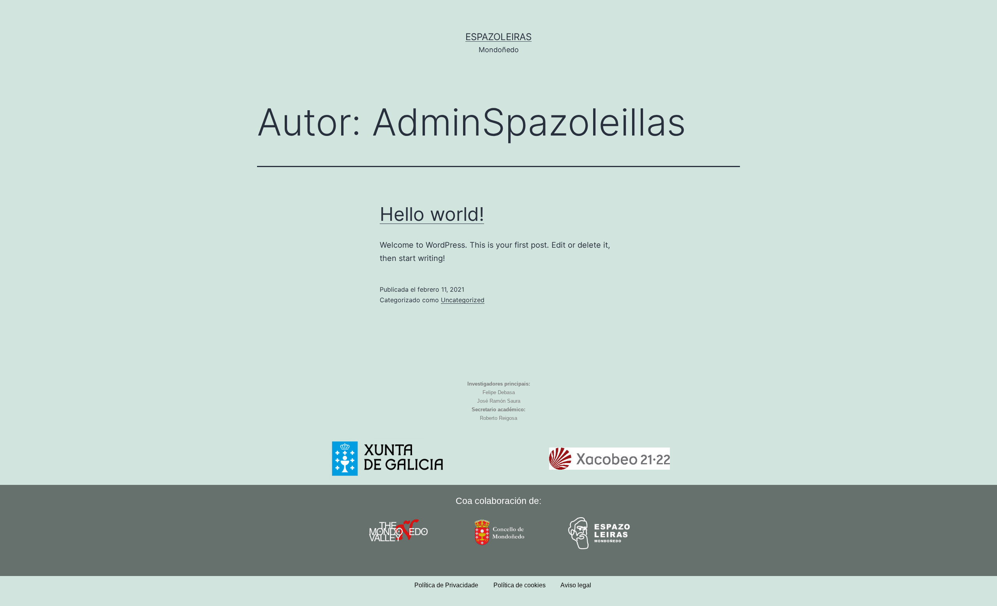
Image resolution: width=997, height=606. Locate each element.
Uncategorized (462, 300)
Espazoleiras (498, 36)
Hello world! (432, 214)
